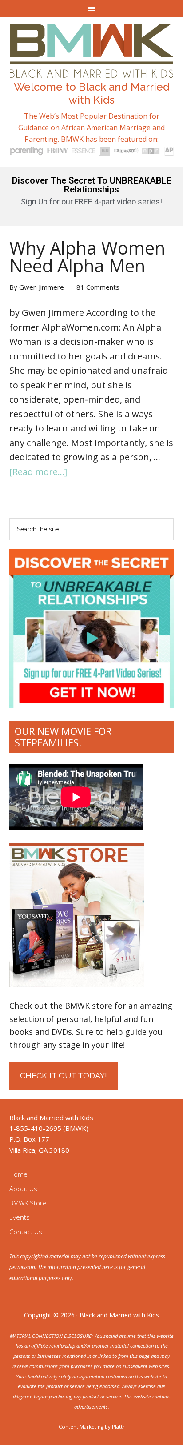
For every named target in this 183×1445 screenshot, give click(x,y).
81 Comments (97, 287)
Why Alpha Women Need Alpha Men (87, 257)
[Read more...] (38, 472)
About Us (23, 1188)
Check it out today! (63, 1075)
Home (18, 1174)
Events (19, 1217)
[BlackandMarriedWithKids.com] (92, 69)
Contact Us (25, 1231)
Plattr (118, 1426)
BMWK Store (28, 1202)
